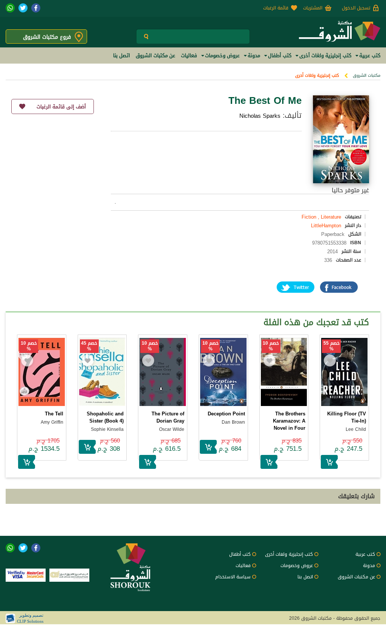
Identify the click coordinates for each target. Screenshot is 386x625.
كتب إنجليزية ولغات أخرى (317, 75)
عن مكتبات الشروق (356, 577)
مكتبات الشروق (366, 75)
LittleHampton (326, 225)
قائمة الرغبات (275, 8)
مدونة (369, 565)
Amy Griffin (52, 422)
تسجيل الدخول (356, 8)
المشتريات (312, 8)
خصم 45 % (89, 346)
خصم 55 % (331, 346)
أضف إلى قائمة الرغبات (61, 106)
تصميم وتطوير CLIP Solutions (30, 618)
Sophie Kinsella (107, 429)
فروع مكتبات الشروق (47, 37)
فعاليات (243, 565)
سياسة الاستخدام (233, 577)
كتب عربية (365, 554)
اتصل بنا (305, 577)
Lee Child (356, 429)
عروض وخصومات (296, 565)
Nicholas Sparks (259, 116)
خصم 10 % (271, 346)
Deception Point (226, 413)
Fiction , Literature (321, 217)
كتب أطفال (240, 554)
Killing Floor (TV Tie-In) (346, 417)
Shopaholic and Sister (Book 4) (105, 417)
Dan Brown (233, 422)
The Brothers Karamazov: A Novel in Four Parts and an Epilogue (289, 428)
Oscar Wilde (171, 429)
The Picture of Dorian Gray (168, 417)
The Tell (54, 413)
